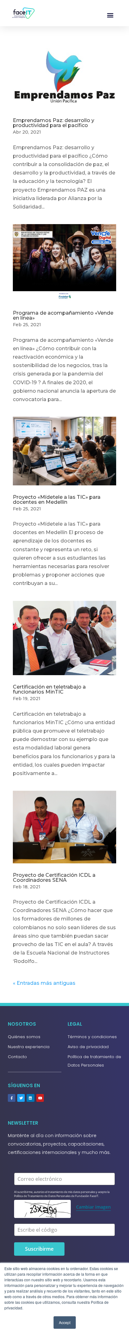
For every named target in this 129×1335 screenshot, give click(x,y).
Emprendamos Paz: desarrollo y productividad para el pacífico (53, 122)
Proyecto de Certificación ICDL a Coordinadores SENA (54, 877)
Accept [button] (64, 1322)
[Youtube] (40, 1098)
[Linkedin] (30, 1098)
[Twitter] (21, 1098)
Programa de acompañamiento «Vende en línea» (63, 315)
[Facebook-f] (11, 1098)
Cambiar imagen (93, 1207)
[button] (110, 15)
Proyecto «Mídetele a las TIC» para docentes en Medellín (57, 499)
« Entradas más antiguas (44, 983)
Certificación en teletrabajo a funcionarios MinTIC (49, 689)
